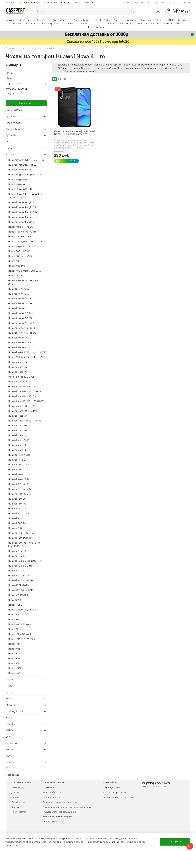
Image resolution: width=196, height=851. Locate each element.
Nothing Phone (51, 23)
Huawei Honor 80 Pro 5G (22, 323)
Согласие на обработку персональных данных (66, 807)
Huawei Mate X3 (17, 362)
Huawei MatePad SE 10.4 (22, 396)
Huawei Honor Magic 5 (21, 222)
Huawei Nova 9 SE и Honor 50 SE (27, 352)
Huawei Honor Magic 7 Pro (23, 207)
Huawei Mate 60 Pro (19, 425)
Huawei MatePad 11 (19, 381)
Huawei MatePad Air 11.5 (21, 386)
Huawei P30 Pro (17, 503)
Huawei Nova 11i (17, 474)
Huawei (144, 20)
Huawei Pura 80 (17, 556)
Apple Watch (60, 20)
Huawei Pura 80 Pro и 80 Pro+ (25, 560)
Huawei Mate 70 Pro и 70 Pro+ (25, 420)
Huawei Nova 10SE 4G (20, 464)
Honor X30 (14, 663)
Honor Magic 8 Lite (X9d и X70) (25, 174)
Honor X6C (14, 619)
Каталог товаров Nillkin (115, 792)
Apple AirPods (14, 20)
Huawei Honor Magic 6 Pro (23, 212)
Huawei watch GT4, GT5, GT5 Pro (26, 160)
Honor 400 (14, 261)
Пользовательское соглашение (59, 812)
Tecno (140, 23)
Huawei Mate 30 (17, 445)
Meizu (16, 23)
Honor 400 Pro (16, 266)
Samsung (125, 23)
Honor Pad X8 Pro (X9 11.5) (22, 231)
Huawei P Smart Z (18, 484)
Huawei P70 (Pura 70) (20, 538)
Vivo (152, 23)
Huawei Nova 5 (16, 459)
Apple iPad (101, 20)
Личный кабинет (51, 797)
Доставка (23, 2)
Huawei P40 (15, 518)
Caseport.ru (140, 64)
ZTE (177, 23)
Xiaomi (165, 23)
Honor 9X (13, 629)
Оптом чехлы (51, 2)
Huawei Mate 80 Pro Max (22, 406)
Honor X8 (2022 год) (19, 624)
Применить (26, 103)
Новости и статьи (51, 792)
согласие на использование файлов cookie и (59, 842)
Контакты (66, 2)
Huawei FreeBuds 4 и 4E (22, 164)
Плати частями (84, 2)
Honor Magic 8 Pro (18, 179)
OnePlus (84, 23)
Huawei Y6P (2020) (18, 595)
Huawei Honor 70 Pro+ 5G (22, 328)
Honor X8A (14, 643)
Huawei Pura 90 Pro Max (22, 580)
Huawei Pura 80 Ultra (20, 565)
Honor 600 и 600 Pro (20, 251)
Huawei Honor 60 (18, 347)
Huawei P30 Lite (17, 498)
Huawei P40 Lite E (18, 513)
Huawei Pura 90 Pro (19, 575)
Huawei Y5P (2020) (18, 585)
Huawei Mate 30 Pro (19, 440)
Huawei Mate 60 (17, 430)
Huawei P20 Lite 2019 (20, 494)
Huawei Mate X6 (17, 371)
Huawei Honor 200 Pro (21, 303)
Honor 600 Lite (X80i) (20, 256)
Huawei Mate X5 (17, 367)
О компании (48, 787)
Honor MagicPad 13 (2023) (22, 246)
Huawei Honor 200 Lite (21, 298)
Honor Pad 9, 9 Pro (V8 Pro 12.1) (25, 241)
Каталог (10, 2)
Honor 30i (13, 614)
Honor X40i (14, 673)
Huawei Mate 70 (17, 415)
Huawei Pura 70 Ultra (20, 551)
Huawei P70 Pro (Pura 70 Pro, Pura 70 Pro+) (24, 544)
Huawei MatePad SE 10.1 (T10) (24, 391)
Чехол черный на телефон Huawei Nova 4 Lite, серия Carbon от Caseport (74, 134)
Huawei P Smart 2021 (20, 489)
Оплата (35, 2)
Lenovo (182, 20)
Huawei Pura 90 (17, 570)
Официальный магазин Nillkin (118, 797)
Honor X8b (14, 648)
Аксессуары (95, 27)
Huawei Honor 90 (18, 308)
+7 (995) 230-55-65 (180, 2)
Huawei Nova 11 (17, 469)
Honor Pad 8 (15, 604)
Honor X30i (14, 668)
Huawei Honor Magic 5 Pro (23, 217)
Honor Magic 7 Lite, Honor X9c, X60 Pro (25, 196)
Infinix (158, 20)
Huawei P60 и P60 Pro (21, 533)
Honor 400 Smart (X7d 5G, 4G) (25, 270)
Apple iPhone (81, 20)
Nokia (69, 23)
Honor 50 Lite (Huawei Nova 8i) (25, 357)
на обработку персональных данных (108, 842)
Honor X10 (14, 658)
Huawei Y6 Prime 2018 (20, 590)
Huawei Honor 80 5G (20, 318)
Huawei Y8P (15, 600)
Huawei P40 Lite (17, 508)
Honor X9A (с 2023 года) (22, 639)
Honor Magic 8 (16, 184)
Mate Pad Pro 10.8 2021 (21, 376)
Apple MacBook (37, 20)
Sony (111, 23)
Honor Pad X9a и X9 (19, 236)
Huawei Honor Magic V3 (21, 169)
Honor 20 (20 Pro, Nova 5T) (23, 609)
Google (130, 20)
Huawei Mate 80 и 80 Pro (22, 411)
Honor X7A (14, 653)
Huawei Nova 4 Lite (19, 455)
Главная (10, 48)
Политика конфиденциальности (59, 802)
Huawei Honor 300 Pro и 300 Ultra (24, 282)
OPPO (98, 23)
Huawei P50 (15, 528)
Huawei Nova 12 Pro (19, 479)
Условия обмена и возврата (57, 816)
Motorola (31, 23)
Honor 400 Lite (16, 275)
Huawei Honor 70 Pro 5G (22, 332)
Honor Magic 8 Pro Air (20, 189)
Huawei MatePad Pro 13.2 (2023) (26, 401)
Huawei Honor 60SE (19, 342)
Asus (116, 20)
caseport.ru (12, 845)
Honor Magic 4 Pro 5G (20, 226)
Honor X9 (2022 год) (19, 634)
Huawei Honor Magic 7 (21, 202)
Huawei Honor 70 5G (20, 337)
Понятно (175, 842)
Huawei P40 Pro (17, 523)
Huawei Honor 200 (19, 293)
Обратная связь (50, 821)
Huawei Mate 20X (18, 450)
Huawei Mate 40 (17, 435)
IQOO (171, 20)
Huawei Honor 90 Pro (20, 313)
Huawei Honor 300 (19, 288)
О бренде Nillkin (111, 787)
